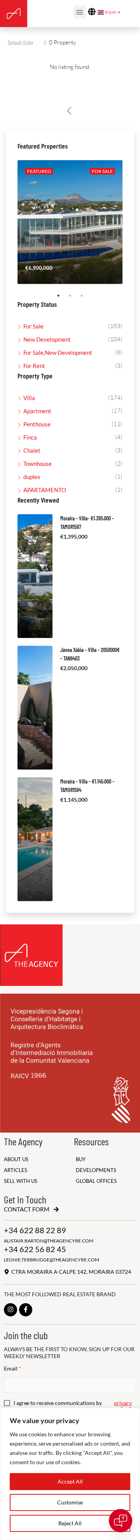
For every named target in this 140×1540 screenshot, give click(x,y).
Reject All (70, 1523)
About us (16, 1159)
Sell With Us (20, 1181)
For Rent (34, 365)
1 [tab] (62, 299)
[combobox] (27, 42)
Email (12, 1368)
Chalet (31, 450)
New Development (47, 339)
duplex (31, 476)
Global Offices (96, 1181)
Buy (81, 1159)
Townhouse (37, 463)
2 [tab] (74, 299)
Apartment (37, 410)
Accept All (70, 1481)
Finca (30, 437)
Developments (96, 1170)
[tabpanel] (70, 222)
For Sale (33, 326)
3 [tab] (85, 299)
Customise (70, 1502)
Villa (29, 397)
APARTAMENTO (44, 489)
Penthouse (37, 424)
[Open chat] (120, 1520)
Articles (15, 1170)
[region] (70, 1474)
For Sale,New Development (57, 352)
